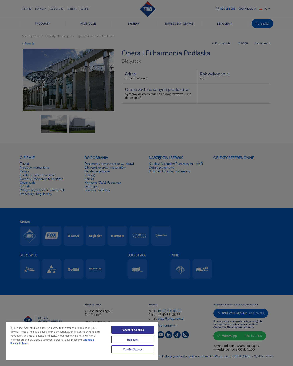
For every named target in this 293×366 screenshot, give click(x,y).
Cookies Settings (132, 349)
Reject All (132, 339)
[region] (82, 340)
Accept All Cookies (133, 329)
